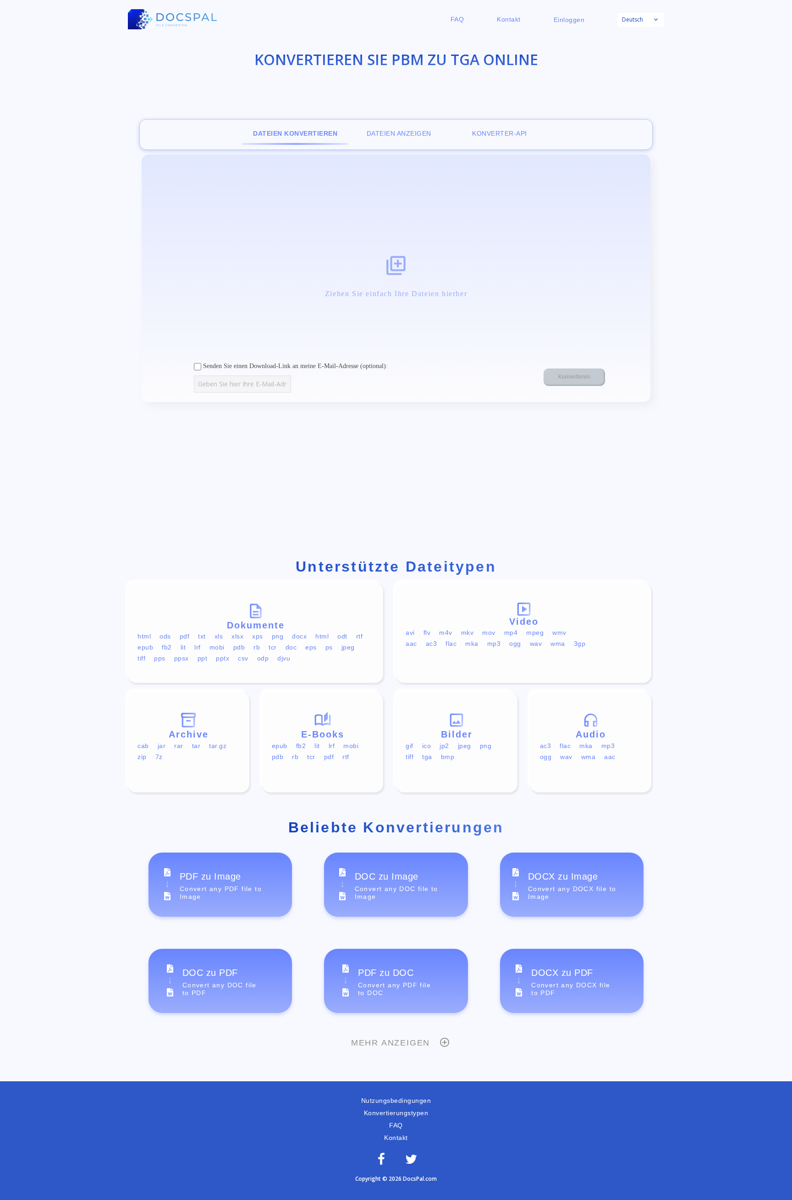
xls (218, 636)
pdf (185, 636)
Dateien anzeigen (399, 133)
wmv (559, 632)
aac (411, 643)
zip (142, 756)
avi (410, 632)
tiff (141, 658)
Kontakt (509, 19)
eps (311, 647)
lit (183, 647)
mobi (217, 647)
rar (178, 745)
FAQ (457, 19)
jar (162, 745)
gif (409, 745)
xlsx (237, 636)
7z (159, 756)
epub (145, 647)
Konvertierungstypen (396, 1113)
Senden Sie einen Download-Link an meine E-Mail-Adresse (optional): (294, 366)
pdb (239, 647)
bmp (448, 756)
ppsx (181, 658)
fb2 (167, 647)
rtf (359, 636)
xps (257, 636)
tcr (273, 647)
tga (427, 756)
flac (451, 643)
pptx (222, 658)
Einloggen (569, 19)
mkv (467, 632)
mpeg (535, 632)
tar (196, 745)
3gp (580, 643)
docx (299, 636)
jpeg (348, 647)
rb (256, 647)
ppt (203, 658)
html (144, 636)
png (278, 636)
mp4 (511, 632)
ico (426, 745)
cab (143, 745)
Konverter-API (499, 133)
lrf (197, 647)
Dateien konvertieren (295, 133)
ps (329, 647)
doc (291, 647)
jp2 (444, 745)
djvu (283, 658)
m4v (445, 632)
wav (536, 643)
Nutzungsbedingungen (396, 1100)
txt (202, 636)
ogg (515, 643)
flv (427, 632)
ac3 (431, 643)
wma (557, 643)
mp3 (494, 643)
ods (165, 636)
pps (159, 658)
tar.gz (217, 745)
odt (342, 636)
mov (488, 632)
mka (471, 643)
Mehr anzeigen (390, 1042)
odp (263, 658)
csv (243, 658)
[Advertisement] (396, 482)
